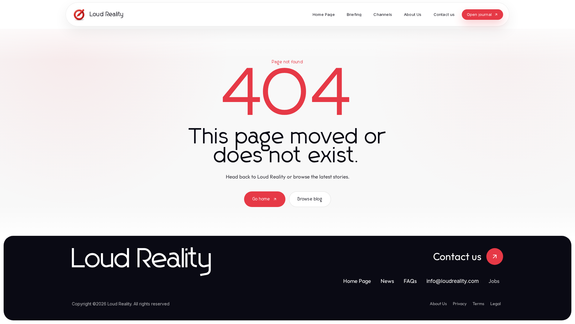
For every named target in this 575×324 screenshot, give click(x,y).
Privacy (460, 303)
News (387, 281)
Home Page (357, 281)
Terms (478, 303)
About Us (438, 303)
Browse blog (310, 199)
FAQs (410, 281)
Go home (261, 199)
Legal (495, 303)
